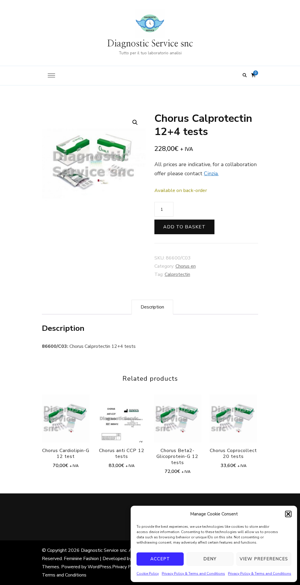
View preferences (264, 559)
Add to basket (184, 227)
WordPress (99, 567)
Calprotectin (177, 274)
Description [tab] (152, 307)
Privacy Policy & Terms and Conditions (193, 573)
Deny (210, 559)
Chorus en (185, 266)
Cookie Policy (148, 573)
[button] (288, 514)
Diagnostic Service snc (150, 43)
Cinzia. (211, 173)
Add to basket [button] (65, 416)
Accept (160, 559)
